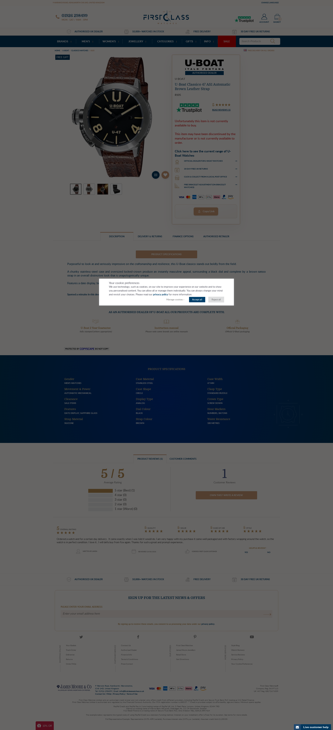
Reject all (216, 299)
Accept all (197, 299)
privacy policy (160, 294)
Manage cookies (174, 299)
